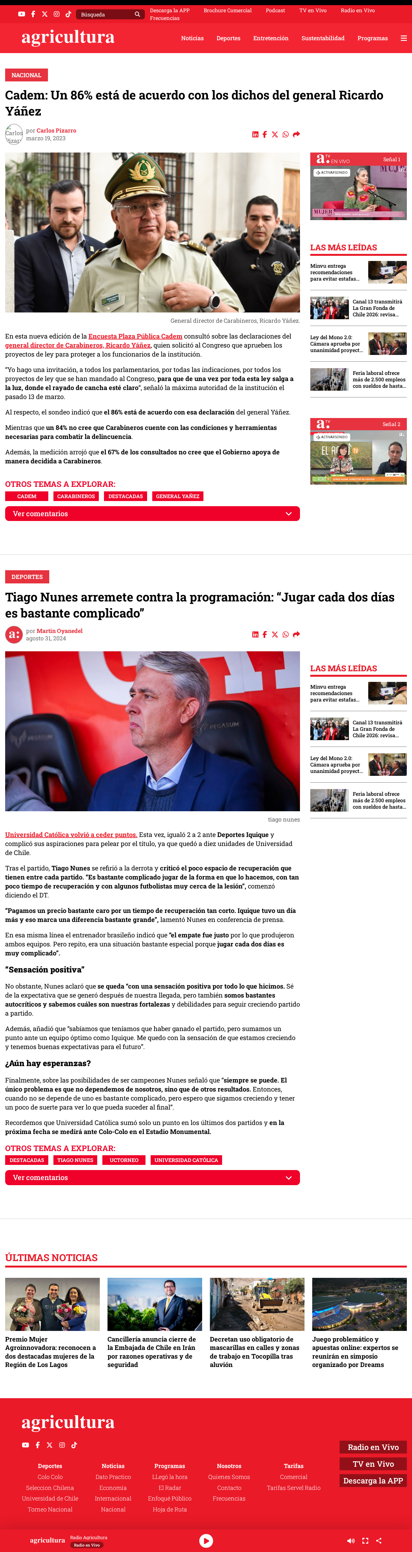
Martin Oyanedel (60, 631)
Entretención (271, 38)
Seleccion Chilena (50, 1488)
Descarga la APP (170, 10)
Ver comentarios (40, 513)
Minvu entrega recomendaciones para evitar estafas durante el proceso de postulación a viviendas (336, 272)
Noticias (192, 38)
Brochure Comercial (228, 10)
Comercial (293, 1477)
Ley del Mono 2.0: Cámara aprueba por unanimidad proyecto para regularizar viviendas (336, 343)
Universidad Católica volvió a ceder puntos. (71, 834)
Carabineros (76, 496)
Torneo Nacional (50, 1509)
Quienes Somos (229, 1477)
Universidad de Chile (50, 1498)
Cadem (26, 496)
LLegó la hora (170, 1477)
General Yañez (178, 496)
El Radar (170, 1488)
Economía (113, 1488)
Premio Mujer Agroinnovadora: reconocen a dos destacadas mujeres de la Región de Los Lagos (50, 1352)
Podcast (275, 10)
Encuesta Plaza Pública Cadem (136, 336)
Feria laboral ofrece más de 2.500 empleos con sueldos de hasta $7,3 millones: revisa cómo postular (379, 379)
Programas (373, 38)
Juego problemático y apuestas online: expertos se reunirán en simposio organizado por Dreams (355, 1352)
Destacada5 (125, 496)
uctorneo (124, 1160)
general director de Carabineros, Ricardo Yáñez (78, 345)
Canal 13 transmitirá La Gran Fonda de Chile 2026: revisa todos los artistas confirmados (377, 308)
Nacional (27, 75)
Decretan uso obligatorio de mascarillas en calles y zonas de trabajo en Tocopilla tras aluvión (254, 1352)
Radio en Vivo (358, 10)
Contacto (229, 1488)
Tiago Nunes (75, 1160)
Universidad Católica (186, 1160)
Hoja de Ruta (170, 1509)
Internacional (113, 1498)
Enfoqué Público (170, 1498)
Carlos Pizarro (56, 130)
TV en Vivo (313, 10)
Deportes (228, 38)
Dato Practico (113, 1477)
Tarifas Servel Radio (294, 1488)
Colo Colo (50, 1477)
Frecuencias (165, 18)
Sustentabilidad (323, 38)
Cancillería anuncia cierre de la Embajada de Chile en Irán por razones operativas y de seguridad (152, 1352)
